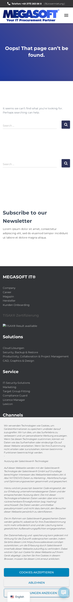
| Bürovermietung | (54, 3)
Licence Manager (14, 400)
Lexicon (8, 404)
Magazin (8, 296)
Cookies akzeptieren (36, 572)
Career (7, 292)
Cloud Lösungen (13, 348)
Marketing (9, 387)
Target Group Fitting (16, 391)
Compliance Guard (15, 395)
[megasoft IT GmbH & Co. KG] (32, 15)
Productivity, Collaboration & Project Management (36, 356)
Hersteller (9, 300)
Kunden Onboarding (16, 305)
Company (9, 288)
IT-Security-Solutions (16, 382)
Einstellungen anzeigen (36, 593)
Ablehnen (36, 582)
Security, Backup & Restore (20, 352)
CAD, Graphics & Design (18, 360)
